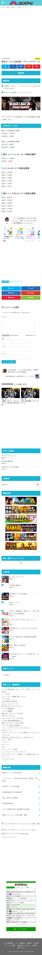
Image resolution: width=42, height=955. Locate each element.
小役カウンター (7, 730)
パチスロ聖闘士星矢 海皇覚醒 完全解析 (23, 637)
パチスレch (5, 735)
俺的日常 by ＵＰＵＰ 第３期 (12, 713)
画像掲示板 (20, 945)
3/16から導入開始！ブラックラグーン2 (17, 92)
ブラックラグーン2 (17, 281)
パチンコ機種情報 (20, 943)
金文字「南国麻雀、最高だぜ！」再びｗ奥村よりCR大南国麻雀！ (24, 612)
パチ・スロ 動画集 (10, 945)
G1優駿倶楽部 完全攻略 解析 (12, 792)
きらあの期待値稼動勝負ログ (12, 720)
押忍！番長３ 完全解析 (17, 645)
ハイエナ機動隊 (7, 711)
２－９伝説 (5, 694)
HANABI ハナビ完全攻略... (11, 467)
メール (4, 346)
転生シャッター (14, 602)
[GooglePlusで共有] (29, 66)
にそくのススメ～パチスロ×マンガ (14, 752)
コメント (4, 316)
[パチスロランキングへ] (27, 835)
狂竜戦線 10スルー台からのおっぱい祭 (23, 628)
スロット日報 (6, 740)
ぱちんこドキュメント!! (10, 704)
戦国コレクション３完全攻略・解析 (14, 815)
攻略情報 (6, 281)
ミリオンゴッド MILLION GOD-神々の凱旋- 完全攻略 (20, 779)
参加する (33, 926)
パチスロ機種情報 (8, 943)
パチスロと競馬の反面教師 (11, 725)
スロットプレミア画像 (9, 749)
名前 (3, 338)
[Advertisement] (21, 31)
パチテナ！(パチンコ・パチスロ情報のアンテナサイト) (21, 732)
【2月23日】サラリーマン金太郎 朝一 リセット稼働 (24, 655)
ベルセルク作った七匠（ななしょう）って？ (23, 621)
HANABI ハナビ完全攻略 (18, 594)
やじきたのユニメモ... (9, 456)
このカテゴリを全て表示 (21, 924)
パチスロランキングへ (9, 837)
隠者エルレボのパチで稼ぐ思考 (12, 723)
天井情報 (36, 943)
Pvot (3, 747)
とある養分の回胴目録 (9, 701)
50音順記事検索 (7, 461)
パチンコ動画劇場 (8, 708)
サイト (4, 353)
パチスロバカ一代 (8, 759)
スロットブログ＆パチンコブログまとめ (16, 728)
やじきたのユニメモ (16, 577)
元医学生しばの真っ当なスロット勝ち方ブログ (18, 737)
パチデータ (20, 951)
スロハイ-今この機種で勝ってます (13, 696)
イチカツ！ (5, 742)
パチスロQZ (6, 699)
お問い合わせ (21, 947)
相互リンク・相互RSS (31, 945)
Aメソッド (5, 744)
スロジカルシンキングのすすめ (12, 718)
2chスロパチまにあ (8, 716)
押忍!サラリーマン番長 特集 (12, 772)
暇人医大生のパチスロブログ (12, 706)
